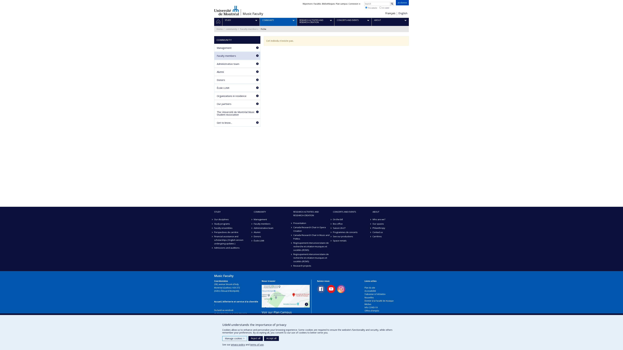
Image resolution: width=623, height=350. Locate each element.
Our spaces (378, 223)
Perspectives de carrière (226, 232)
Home (220, 29)
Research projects (302, 265)
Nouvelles (369, 297)
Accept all (271, 338)
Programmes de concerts (345, 232)
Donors (221, 80)
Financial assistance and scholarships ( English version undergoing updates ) (228, 240)
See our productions (343, 236)
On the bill (338, 219)
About (376, 211)
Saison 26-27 (339, 228)
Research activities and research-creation (306, 213)
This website (372, 8)
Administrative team (228, 63)
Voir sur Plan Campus (277, 312)
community (231, 29)
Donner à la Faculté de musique (379, 300)
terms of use (257, 344)
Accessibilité (370, 291)
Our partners (224, 103)
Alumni (220, 71)
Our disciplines (221, 219)
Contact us (378, 232)
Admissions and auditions (227, 247)
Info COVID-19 (371, 307)
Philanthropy (379, 228)
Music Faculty (253, 13)
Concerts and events (344, 211)
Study (217, 211)
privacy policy (238, 344)
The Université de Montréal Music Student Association (236, 113)
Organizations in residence (231, 96)
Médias (368, 304)
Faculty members (249, 29)
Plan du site (370, 287)
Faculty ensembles (223, 228)
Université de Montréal (226, 10)
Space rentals (340, 240)
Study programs (222, 223)
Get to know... (224, 122)
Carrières (377, 236)
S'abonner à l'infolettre (375, 294)
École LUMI (223, 87)
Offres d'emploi (372, 310)
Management (224, 47)
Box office (338, 223)
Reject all (255, 338)
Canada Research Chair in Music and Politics (311, 237)
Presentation (299, 223)
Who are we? (379, 219)
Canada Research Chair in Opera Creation (309, 229)
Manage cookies (234, 338)
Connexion (353, 3)
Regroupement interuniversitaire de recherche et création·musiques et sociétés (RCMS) (311, 246)
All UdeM (385, 8)
